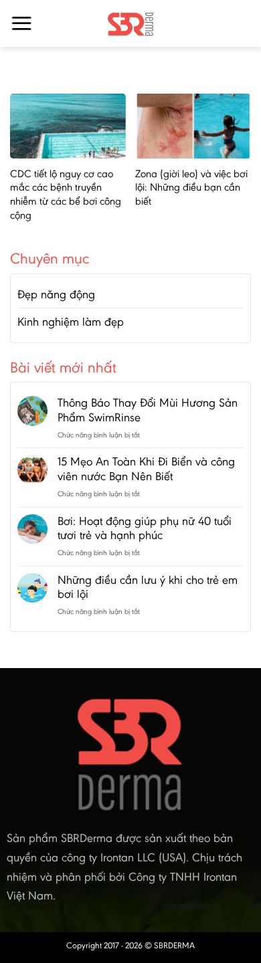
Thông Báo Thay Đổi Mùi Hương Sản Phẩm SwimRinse (148, 410)
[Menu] (21, 23)
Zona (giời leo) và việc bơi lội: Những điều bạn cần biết (191, 187)
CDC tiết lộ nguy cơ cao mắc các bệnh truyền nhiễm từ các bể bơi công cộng (65, 194)
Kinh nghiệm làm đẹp (70, 321)
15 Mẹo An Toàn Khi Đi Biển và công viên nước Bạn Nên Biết (146, 469)
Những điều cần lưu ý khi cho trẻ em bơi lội (148, 587)
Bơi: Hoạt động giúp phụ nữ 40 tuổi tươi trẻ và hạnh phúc (145, 528)
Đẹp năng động (56, 294)
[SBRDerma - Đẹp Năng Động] (130, 23)
